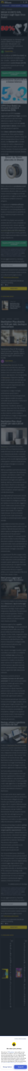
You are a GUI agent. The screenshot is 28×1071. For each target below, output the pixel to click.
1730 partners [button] (10, 1052)
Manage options (7, 1067)
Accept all (20, 1067)
